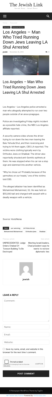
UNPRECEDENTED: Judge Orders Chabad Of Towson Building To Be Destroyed (14, 247)
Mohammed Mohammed (13, 231)
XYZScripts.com (40, 395)
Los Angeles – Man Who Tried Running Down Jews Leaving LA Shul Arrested (25, 39)
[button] (4, 16)
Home (5, 23)
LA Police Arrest (29, 228)
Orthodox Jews (31, 231)
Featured (13, 23)
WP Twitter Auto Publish (15, 395)
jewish (5, 52)
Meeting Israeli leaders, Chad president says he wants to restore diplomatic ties (38, 247)
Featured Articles (18, 27)
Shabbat (42, 231)
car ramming (15, 228)
